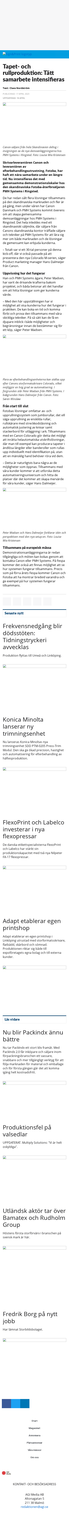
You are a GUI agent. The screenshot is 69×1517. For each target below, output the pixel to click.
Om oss (34, 1457)
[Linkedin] (24, 1403)
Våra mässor (34, 1450)
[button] (57, 55)
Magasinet (34, 1428)
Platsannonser (35, 1442)
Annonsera (34, 1435)
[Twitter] (15, 1403)
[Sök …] (64, 54)
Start (34, 1420)
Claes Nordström (20, 88)
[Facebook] (6, 1403)
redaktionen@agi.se (34, 1507)
